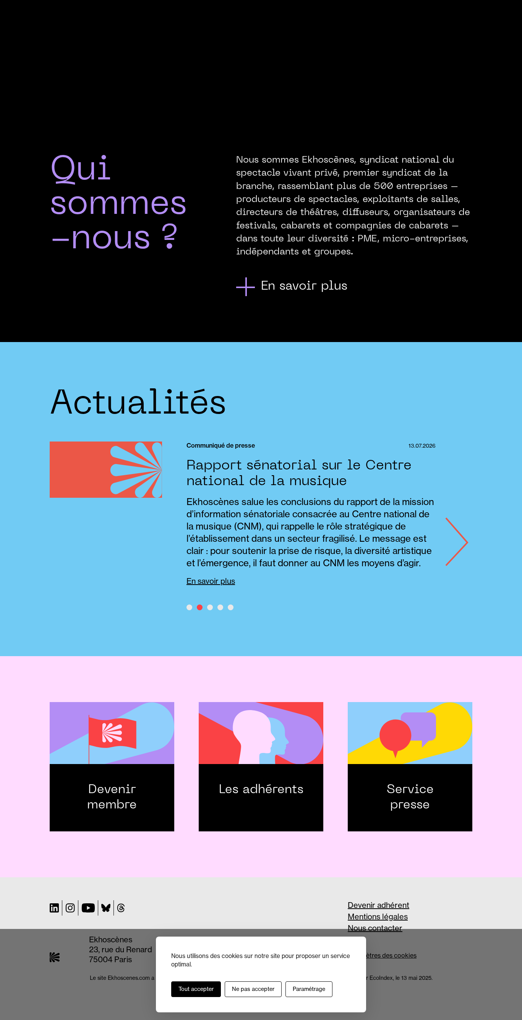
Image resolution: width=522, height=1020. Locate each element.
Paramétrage (309, 989)
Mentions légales (378, 916)
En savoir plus (210, 581)
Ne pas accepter (253, 989)
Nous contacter (375, 928)
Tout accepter (196, 989)
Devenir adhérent (378, 905)
